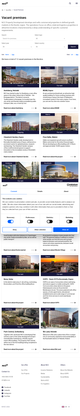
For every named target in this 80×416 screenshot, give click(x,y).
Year (13, 54)
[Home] (2, 10)
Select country (39, 43)
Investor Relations (47, 370)
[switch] (30, 221)
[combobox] (50, 39)
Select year (5, 43)
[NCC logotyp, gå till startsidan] (5, 3)
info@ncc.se (6, 380)
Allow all (65, 230)
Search (4, 35)
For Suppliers (45, 384)
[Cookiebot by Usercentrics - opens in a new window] (68, 185)
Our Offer (8, 10)
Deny (15, 230)
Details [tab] (40, 191)
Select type (38, 35)
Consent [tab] (14, 191)
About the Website (66, 370)
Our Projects (25, 373)
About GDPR (64, 373)
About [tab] (66, 191)
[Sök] (70, 3)
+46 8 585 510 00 (7, 377)
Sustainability (45, 377)
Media (43, 373)
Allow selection (40, 230)
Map (77, 54)
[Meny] (76, 3)
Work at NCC (45, 380)
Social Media (64, 377)
